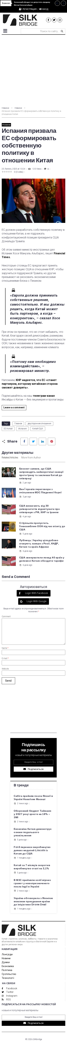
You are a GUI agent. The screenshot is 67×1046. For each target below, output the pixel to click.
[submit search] (62, 31)
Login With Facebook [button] (36, 593)
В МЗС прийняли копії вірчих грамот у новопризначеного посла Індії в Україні (32, 883)
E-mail (5, 658)
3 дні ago (27, 496)
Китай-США (37, 428)
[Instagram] (59, 20)
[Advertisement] (33, 69)
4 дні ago (27, 516)
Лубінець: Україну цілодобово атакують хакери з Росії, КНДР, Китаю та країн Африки (39, 543)
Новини (5, 108)
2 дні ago (27, 482)
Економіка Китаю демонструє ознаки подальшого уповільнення (33, 832)
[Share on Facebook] (24, 441)
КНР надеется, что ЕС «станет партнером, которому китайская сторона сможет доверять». (30, 383)
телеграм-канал (44, 395)
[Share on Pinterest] (51, 441)
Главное (18, 423)
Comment (6, 616)
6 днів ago (27, 551)
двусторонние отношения (39, 423)
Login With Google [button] (36, 601)
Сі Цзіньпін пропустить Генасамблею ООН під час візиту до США (42, 526)
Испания (22, 428)
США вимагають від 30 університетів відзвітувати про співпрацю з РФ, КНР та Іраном (39, 509)
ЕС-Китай (8, 428)
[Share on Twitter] (33, 441)
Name (5, 648)
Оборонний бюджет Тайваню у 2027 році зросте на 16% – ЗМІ (32, 814)
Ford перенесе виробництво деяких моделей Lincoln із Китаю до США (32, 850)
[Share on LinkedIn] (42, 441)
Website (5, 669)
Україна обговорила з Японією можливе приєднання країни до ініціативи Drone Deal (33, 901)
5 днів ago (27, 534)
